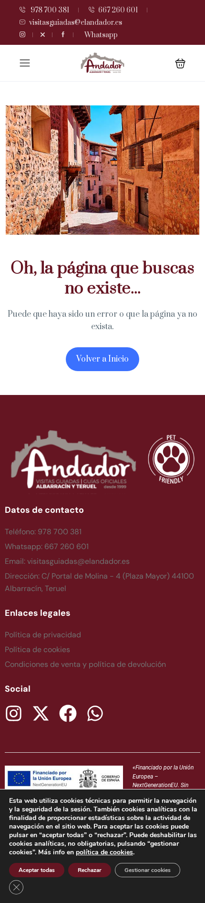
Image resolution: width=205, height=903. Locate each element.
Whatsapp (101, 35)
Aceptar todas (37, 870)
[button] (180, 63)
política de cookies (104, 852)
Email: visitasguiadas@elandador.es (67, 561)
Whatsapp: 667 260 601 (47, 546)
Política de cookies (37, 649)
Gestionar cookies (147, 870)
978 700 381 (49, 10)
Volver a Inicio (102, 359)
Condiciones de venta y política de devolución (85, 664)
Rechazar (90, 870)
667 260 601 (118, 10)
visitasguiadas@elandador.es (75, 22)
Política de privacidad (43, 635)
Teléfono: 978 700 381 (43, 532)
